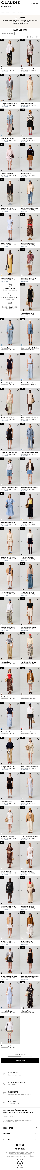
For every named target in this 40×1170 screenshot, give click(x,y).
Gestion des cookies (15, 1153)
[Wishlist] (18, 41)
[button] (31, 2)
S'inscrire (36, 1117)
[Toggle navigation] (37, 3)
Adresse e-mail (7, 1117)
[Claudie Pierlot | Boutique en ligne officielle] (10, 2)
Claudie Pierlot (5, 12)
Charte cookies (30, 1152)
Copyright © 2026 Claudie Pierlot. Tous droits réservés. (20, 1156)
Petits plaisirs (7, 34)
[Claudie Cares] (20, 1163)
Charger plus (20, 1060)
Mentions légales (26, 1153)
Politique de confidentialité (10, 1121)
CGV (7, 1152)
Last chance (14, 12)
